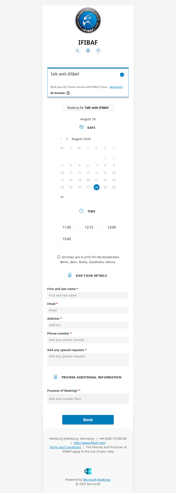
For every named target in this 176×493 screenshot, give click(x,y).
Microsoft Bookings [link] (97, 480)
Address (53, 318)
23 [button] (113, 180)
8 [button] (105, 165)
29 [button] (105, 187)
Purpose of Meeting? (62, 391)
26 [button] (79, 187)
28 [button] (96, 187)
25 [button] (71, 187)
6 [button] (88, 165)
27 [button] (88, 187)
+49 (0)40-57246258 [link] (112, 438)
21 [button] (96, 180)
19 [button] (79, 180)
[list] (88, 83)
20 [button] (88, 180)
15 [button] (105, 172)
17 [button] (62, 180)
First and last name (61, 289)
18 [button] (71, 180)
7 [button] (96, 165)
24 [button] (62, 187)
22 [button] (105, 180)
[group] (88, 233)
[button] (61, 138)
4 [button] (71, 165)
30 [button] (113, 187)
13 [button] (88, 172)
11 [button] (71, 172)
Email (51, 304)
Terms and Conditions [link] (65, 447)
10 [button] (62, 172)
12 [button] (79, 172)
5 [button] (79, 165)
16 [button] (113, 172)
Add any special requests (65, 350)
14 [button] (96, 172)
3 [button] (62, 165)
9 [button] (114, 165)
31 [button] (62, 197)
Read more (116, 87)
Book (88, 419)
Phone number (58, 333)
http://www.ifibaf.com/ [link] (90, 443)
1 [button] (105, 158)
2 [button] (114, 158)
